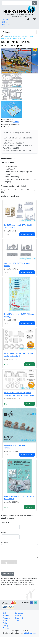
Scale (3, 127)
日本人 (4, 22)
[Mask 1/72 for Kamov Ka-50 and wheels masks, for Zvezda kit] (19, 339)
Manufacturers (7, 122)
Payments (6, 618)
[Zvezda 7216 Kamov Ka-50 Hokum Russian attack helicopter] (19, 60)
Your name (5, 522)
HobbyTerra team (29, 633)
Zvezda (24, 36)
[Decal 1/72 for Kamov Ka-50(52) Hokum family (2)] (19, 294)
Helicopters (16, 36)
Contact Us (19, 613)
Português (6, 24)
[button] (26, 19)
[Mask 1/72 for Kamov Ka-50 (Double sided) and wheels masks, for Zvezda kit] (19, 379)
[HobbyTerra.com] (20, 9)
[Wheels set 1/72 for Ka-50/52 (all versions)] (19, 425)
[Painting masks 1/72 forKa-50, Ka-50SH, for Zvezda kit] (19, 476)
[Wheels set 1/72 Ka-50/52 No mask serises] (19, 249)
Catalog (6, 32)
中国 (3, 27)
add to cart (29, 364)
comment (4, 542)
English (5, 19)
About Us (18, 615)
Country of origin (8, 124)
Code (3, 119)
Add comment (8, 573)
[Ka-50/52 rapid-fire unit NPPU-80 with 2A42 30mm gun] (19, 211)
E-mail (3, 532)
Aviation (8, 36)
